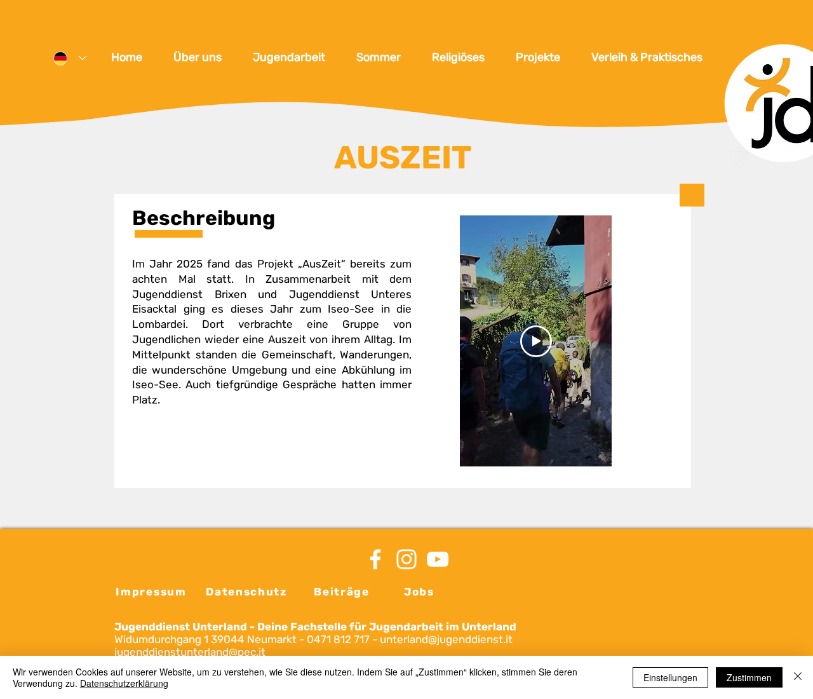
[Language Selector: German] (69, 58)
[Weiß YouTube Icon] (437, 559)
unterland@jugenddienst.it (446, 639)
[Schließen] (797, 677)
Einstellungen (670, 677)
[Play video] (536, 341)
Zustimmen (749, 677)
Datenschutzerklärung (124, 683)
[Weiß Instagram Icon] (406, 559)
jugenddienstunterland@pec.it (189, 652)
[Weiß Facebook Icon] (375, 559)
